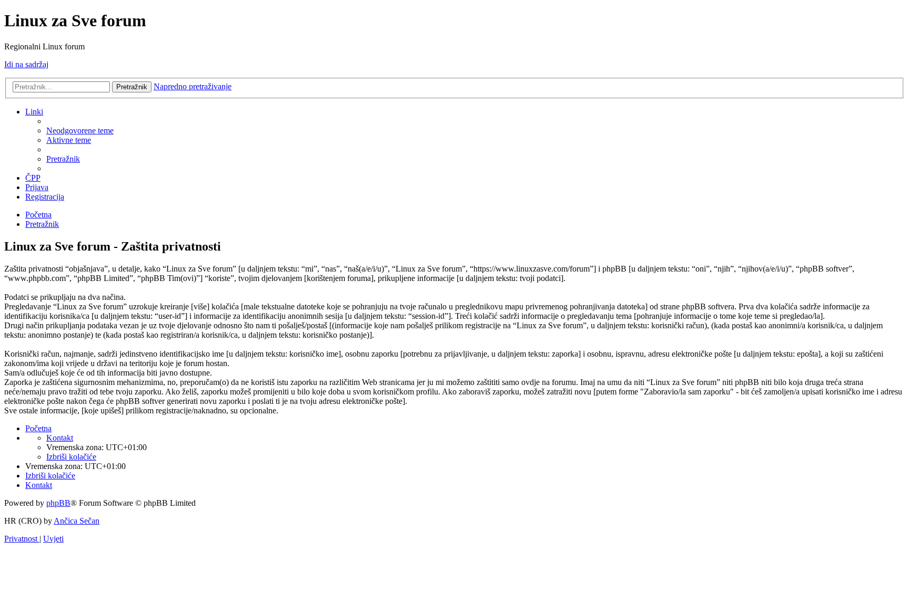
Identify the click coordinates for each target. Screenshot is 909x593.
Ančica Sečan (76, 520)
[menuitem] (80, 130)
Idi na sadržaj (26, 64)
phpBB (58, 502)
